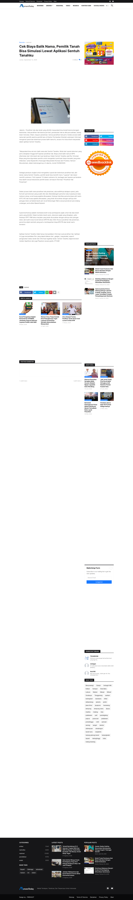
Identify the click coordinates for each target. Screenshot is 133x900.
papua (88, 718)
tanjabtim (98, 732)
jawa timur (89, 705)
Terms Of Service (30, 1)
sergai (95, 725)
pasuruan (96, 718)
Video (68, 5)
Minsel (109, 692)
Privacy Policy (48, 1)
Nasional (59, 5)
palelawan (89, 715)
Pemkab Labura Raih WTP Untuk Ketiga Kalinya (105, 404)
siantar (102, 725)
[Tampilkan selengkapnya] (58, 292)
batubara (98, 698)
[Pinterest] (50, 292)
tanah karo (89, 732)
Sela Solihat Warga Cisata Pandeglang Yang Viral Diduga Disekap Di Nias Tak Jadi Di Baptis (71, 862)
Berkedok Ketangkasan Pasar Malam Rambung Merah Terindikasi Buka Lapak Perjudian (91, 407)
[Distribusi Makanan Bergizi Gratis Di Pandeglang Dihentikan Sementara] (89, 281)
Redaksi (76, 5)
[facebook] (110, 1)
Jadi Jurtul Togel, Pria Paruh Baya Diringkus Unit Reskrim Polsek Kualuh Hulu (106, 383)
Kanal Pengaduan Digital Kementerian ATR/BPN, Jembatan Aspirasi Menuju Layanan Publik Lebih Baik (28, 319)
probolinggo (89, 722)
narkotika (34, 850)
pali (96, 715)
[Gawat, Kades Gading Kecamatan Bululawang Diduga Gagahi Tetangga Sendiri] (89, 848)
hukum (22, 872)
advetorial (39, 869)
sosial (34, 860)
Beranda (40, 5)
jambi (105, 702)
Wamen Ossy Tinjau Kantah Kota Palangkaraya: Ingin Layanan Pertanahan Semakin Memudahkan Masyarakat (50, 320)
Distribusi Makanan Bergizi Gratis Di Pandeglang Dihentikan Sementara (104, 280)
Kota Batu (103, 689)
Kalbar (88, 689)
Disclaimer (39, 1)
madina (88, 712)
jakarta (98, 702)
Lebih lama (77, 381)
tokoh (34, 872)
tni (28, 872)
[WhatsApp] (47, 292)
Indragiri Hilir (107, 685)
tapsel (88, 738)
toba (104, 738)
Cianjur (98, 685)
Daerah (49, 5)
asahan (107, 695)
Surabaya (89, 695)
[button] (107, 6)
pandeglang (104, 715)
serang (88, 725)
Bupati (22, 869)
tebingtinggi (96, 738)
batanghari (89, 698)
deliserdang (89, 702)
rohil (97, 722)
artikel (34, 846)
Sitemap (21, 1)
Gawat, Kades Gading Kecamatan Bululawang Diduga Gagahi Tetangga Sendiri (103, 848)
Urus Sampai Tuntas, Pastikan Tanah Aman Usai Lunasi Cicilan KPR (71, 318)
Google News (99, 5)
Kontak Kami (86, 5)
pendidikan (34, 857)
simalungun (99, 728)
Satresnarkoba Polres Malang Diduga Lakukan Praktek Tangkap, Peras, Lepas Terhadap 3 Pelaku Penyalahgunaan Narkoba (103, 292)
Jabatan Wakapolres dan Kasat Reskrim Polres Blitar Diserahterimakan (71, 873)
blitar (105, 698)
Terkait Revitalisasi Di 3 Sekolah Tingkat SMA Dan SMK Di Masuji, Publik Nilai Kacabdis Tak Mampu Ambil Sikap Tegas (72, 849)
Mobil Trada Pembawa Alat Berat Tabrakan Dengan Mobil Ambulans (104, 270)
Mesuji (102, 692)
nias (102, 712)
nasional (28, 42)
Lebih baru (23, 381)
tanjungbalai (106, 735)
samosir (104, 722)
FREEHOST (30, 897)
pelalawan (104, 718)
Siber (55, 1)
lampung (88, 708)
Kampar (95, 689)
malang (95, 712)
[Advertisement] (66, 25)
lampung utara (98, 708)
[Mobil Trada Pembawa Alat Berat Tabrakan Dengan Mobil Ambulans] (89, 271)
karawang (106, 705)
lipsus (108, 708)
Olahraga (30, 869)
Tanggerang (98, 695)
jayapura (98, 705)
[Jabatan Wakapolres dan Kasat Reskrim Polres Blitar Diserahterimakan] (56, 874)
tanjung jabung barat (92, 735)
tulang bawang (90, 742)
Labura (88, 692)
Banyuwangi (89, 685)
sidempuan (89, 728)
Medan (95, 692)
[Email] (54, 292)
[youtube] (113, 1)
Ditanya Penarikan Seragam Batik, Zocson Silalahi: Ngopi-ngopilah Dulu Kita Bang (91, 383)
